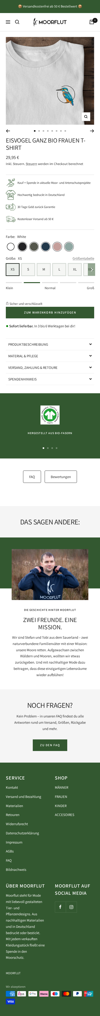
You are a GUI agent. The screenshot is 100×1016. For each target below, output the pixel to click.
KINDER (61, 805)
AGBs (10, 851)
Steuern (31, 164)
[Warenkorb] (91, 22)
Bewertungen (61, 476)
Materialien (14, 805)
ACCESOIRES (64, 814)
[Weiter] (92, 131)
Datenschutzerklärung (22, 833)
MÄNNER (61, 787)
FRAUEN (61, 796)
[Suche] (17, 22)
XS (13, 269)
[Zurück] (8, 131)
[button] (50, 344)
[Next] (91, 269)
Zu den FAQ (50, 745)
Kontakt (12, 787)
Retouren (12, 814)
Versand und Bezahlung (23, 796)
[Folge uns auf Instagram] (71, 907)
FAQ (32, 476)
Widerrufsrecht (17, 824)
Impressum (14, 842)
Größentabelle (83, 258)
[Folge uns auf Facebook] (60, 907)
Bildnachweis (16, 869)
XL (75, 269)
